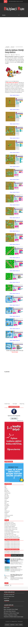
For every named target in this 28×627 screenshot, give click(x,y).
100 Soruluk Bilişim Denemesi (10, 611)
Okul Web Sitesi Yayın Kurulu (10, 534)
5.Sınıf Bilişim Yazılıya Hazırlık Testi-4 (12, 543)
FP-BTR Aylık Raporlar (8, 530)
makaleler (6, 506)
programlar (6, 512)
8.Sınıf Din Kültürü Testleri (9, 596)
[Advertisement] (14, 32)
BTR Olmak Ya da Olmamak (10, 525)
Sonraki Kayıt (7, 403)
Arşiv (17, 624)
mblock (5, 508)
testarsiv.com (6, 598)
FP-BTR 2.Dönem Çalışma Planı (10, 529)
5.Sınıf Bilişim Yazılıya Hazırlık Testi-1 (12, 547)
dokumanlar (6, 497)
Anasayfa (7, 624)
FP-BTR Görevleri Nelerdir (9, 526)
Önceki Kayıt (22, 403)
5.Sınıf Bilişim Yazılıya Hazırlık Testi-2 (12, 545)
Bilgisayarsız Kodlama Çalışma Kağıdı (11, 613)
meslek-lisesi (7, 511)
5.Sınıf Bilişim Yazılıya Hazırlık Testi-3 (12, 544)
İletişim (20, 624)
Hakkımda (12, 624)
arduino (5, 488)
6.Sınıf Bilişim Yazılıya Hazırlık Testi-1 (12, 552)
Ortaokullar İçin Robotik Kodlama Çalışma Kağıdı (13, 616)
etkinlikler (6, 498)
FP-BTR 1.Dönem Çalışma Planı (10, 527)
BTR (5, 486)
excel (5, 499)
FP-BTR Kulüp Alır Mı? (9, 533)
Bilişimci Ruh (14, 621)
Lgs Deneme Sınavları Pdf (9, 594)
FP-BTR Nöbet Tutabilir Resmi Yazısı (11, 531)
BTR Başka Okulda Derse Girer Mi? (11, 536)
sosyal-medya (7, 516)
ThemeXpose (20, 621)
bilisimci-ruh (6, 491)
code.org (18, 54)
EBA (5, 487)
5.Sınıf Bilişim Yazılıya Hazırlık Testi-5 (12, 541)
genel (5, 502)
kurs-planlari (6, 505)
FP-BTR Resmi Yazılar (8, 522)
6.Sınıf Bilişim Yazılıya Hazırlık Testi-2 (12, 551)
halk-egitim (6, 504)
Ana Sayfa (15, 403)
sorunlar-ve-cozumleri (8, 515)
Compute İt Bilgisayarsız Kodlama (10, 614)
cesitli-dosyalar (7, 493)
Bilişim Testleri (7, 607)
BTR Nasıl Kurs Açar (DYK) (9, 523)
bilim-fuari (6, 490)
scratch (5, 513)
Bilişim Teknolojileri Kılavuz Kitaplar (11, 609)
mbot (5, 509)
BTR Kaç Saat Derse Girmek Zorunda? (12, 537)
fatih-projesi (6, 501)
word (5, 518)
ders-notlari (6, 495)
